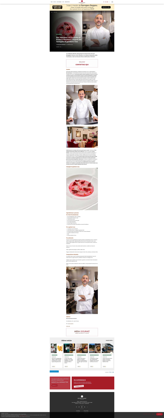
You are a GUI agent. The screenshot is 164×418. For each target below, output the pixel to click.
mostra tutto (109, 340)
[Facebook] (109, 372)
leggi (53, 366)
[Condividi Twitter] (61, 47)
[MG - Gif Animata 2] (82, 63)
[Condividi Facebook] (60, 47)
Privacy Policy (86, 410)
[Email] (113, 372)
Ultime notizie (55, 12)
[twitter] (109, 1)
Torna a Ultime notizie (54, 371)
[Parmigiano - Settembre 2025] (82, 7)
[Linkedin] (110, 372)
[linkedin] (84, 407)
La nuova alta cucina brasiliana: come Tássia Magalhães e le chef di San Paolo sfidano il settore (68, 360)
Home (51, 12)
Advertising (78, 410)
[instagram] (105, 1)
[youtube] (107, 1)
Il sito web (68, 326)
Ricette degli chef (59, 34)
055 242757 (71, 323)
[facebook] (103, 1)
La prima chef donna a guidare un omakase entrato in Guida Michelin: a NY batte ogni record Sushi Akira (82, 360)
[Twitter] (111, 372)
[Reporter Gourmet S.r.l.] (82, 2)
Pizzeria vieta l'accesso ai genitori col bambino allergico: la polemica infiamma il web (107, 360)
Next (111, 353)
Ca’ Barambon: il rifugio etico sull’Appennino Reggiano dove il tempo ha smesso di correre (94, 360)
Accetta (159, 414)
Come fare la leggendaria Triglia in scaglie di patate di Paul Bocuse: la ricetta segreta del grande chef (56, 360)
